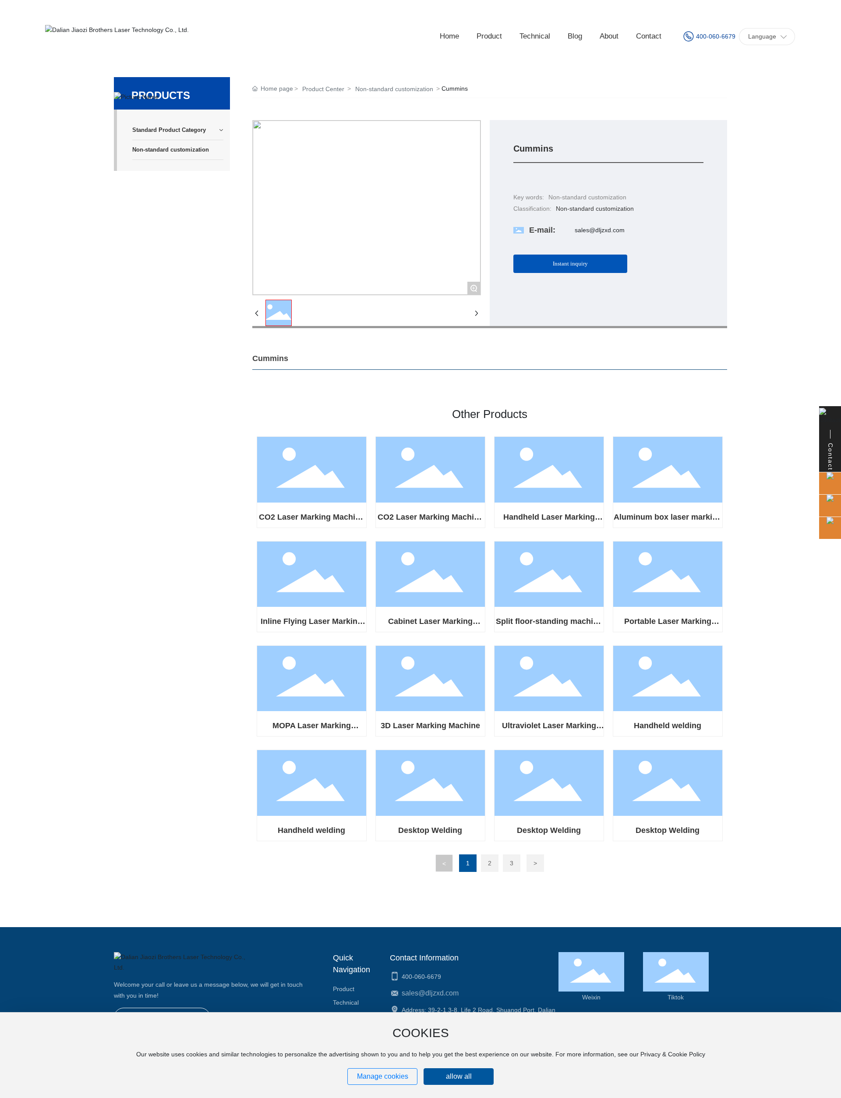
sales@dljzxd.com (600, 230)
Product (343, 988)
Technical (346, 1002)
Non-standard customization (394, 88)
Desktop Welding (430, 830)
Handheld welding (667, 725)
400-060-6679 (715, 36)
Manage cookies (382, 1076)
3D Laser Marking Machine (430, 725)
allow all (459, 1076)
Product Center (323, 88)
